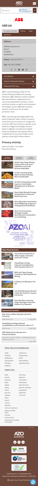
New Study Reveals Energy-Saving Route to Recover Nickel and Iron (25, 194)
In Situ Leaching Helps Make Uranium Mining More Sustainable (23, 175)
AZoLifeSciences (24, 363)
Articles (7, 377)
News (6, 375)
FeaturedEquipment (19, 157)
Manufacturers (24, 385)
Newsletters (23, 390)
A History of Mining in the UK (24, 282)
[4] (7, 195)
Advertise (8, 405)
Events (7, 390)
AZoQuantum (23, 355)
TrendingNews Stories (7, 157)
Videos (7, 387)
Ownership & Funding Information (12, 421)
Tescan (8, 328)
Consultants (23, 380)
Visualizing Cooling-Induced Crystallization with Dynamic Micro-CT (24, 265)
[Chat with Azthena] (33, 482)
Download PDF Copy (11, 86)
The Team (22, 395)
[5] (7, 204)
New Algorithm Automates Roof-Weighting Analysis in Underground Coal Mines (25, 203)
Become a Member (25, 387)
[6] (7, 213)
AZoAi (21, 358)
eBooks (7, 385)
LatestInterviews (31, 157)
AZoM (6, 353)
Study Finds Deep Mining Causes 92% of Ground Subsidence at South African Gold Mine (24, 165)
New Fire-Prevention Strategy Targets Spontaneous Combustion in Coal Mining (25, 214)
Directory (8, 380)
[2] (7, 175)
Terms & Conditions (11, 408)
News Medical (23, 361)
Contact (7, 403)
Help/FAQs (22, 393)
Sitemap (7, 415)
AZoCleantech (9, 361)
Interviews (22, 375)
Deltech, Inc (9, 319)
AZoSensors (23, 353)
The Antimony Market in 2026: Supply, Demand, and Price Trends (24, 255)
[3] (7, 184)
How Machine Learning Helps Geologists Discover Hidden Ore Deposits (24, 302)
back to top (31, 427)
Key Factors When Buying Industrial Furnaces (16, 315)
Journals (7, 393)
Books (6, 382)
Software (7, 395)
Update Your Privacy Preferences (20, 480)
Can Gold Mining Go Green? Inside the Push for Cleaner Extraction (25, 293)
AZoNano (8, 355)
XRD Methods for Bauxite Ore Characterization (14, 333)
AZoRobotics (9, 358)
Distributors (23, 382)
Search (7, 400)
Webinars (22, 377)
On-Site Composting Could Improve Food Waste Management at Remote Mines (25, 185)
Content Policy (9, 417)
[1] (7, 165)
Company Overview (10, 31)
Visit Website (8, 76)
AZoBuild (8, 366)
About (7, 398)
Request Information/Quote (14, 81)
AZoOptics (8, 363)
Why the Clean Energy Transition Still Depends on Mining (25, 274)
